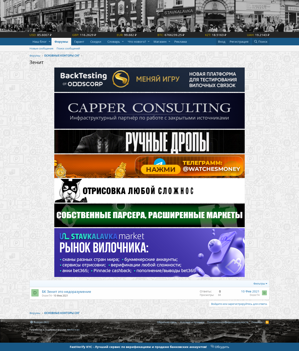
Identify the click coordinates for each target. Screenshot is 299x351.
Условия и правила (192, 322)
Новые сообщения (41, 48)
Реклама (180, 41)
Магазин (160, 41)
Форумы (61, 41)
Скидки (95, 41)
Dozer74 (47, 295)
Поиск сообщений (68, 48)
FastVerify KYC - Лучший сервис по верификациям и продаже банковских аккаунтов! (138, 347)
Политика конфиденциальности (227, 322)
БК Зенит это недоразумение (66, 291)
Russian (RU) (41, 322)
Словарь (113, 41)
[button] (49, 41)
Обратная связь (167, 322)
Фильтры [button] (259, 283)
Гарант (79, 41)
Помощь (257, 322)
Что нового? (137, 41)
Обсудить (221, 347)
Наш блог (40, 41)
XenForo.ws (73, 329)
